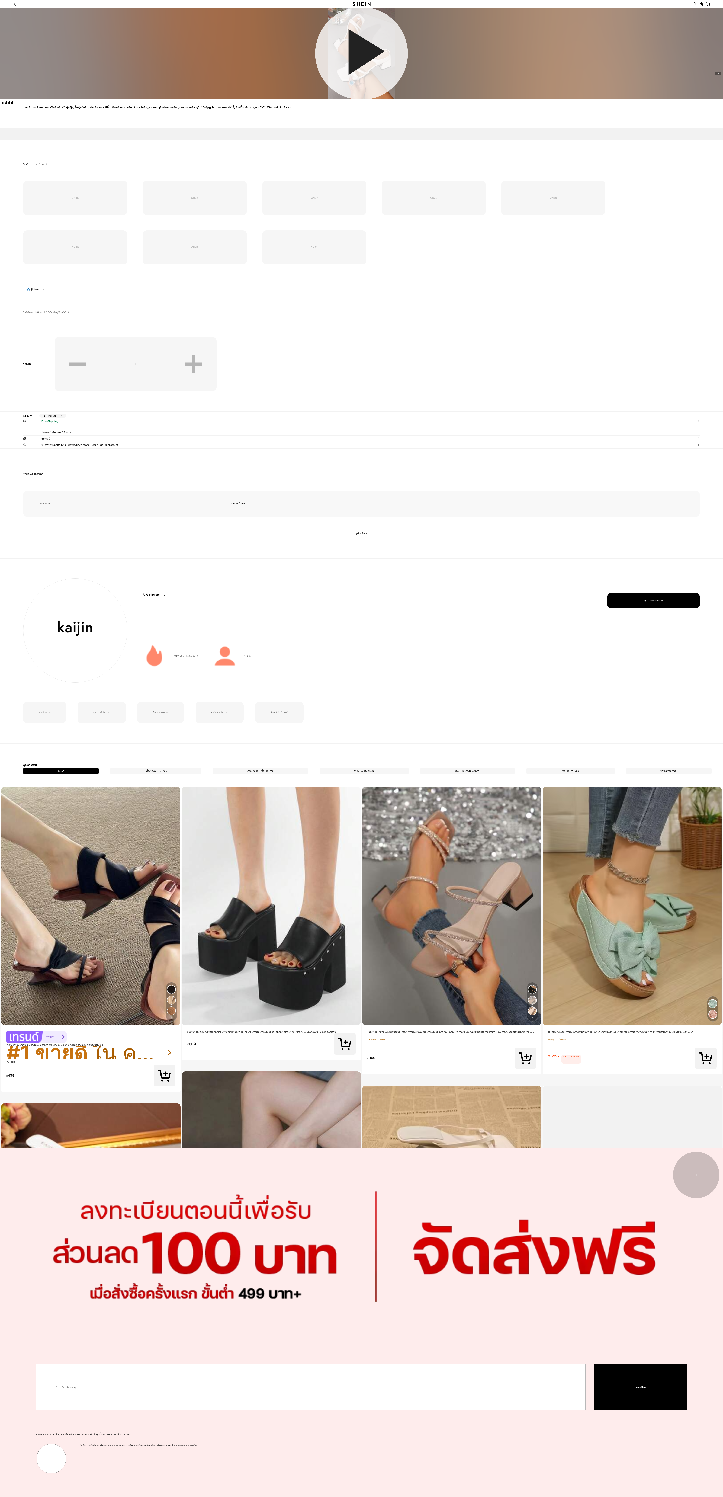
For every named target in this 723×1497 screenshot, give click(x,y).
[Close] (698, 57)
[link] (47, 816)
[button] (344, 851)
